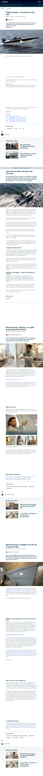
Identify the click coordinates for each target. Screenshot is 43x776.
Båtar (2, 5)
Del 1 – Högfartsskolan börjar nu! (13, 116)
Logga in (39, 1)
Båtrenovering (31, 486)
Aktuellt (2, 8)
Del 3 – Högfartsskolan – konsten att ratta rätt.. (16, 118)
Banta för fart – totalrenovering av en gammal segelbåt (17, 486)
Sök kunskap (9, 8)
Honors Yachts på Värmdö (23, 591)
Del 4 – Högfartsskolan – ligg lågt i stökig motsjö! (16, 120)
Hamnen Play (9, 488)
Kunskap (11, 5)
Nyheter (19, 5)
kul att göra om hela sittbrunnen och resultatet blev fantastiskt (23, 654)
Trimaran (21, 737)
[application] (21, 42)
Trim (23, 128)
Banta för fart (13, 591)
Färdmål (6, 5)
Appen (15, 5)
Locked (16, 128)
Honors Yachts (15, 737)
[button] (21, 41)
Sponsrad (8, 298)
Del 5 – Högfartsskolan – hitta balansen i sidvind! (16, 121)
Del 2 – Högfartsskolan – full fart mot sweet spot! (16, 117)
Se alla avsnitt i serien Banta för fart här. (14, 379)
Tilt (20, 128)
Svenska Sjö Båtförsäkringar (16, 727)
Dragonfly (8, 737)
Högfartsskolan (9, 128)
